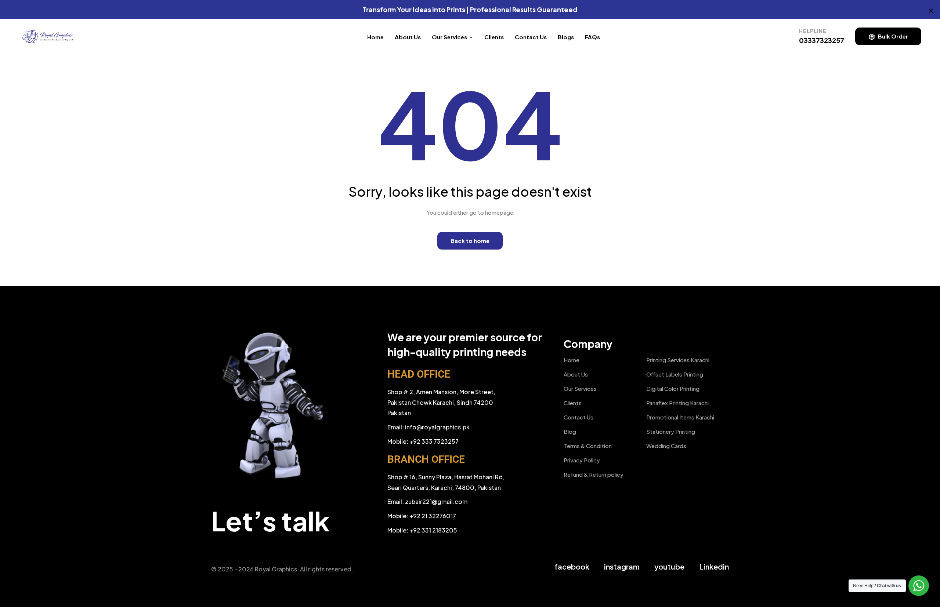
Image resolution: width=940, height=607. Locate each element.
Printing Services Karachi (677, 359)
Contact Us (531, 36)
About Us (408, 36)
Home (375, 36)
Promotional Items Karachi (680, 417)
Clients (494, 36)
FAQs (592, 36)
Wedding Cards (666, 445)
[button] (888, 36)
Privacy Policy (582, 460)
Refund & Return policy (593, 474)
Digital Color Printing (672, 388)
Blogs (566, 36)
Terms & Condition (588, 445)
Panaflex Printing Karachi (677, 402)
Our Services (580, 388)
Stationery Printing (670, 431)
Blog (570, 431)
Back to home (470, 240)
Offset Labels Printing (674, 374)
